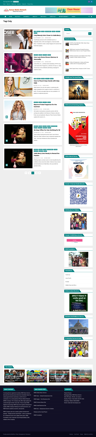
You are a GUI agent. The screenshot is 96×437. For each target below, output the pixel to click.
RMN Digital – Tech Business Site (42, 399)
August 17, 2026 (78, 380)
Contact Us (24, 4)
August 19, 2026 (33, 380)
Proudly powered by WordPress (9, 434)
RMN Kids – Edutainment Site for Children (44, 408)
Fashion (53, 31)
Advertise (19, 4)
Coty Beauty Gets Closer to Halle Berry (47, 35)
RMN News (48, 37)
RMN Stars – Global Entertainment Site (43, 395)
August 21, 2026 (11, 380)
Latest (11, 374)
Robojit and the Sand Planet (40, 411)
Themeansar (28, 434)
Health (35, 16)
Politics (17, 16)
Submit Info (13, 4)
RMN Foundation (38, 415)
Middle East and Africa (71, 285)
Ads (35, 31)
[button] (89, 16)
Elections (36, 372)
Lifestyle (53, 16)
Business (26, 16)
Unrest (82, 374)
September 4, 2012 (39, 61)
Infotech (43, 16)
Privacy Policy (30, 4)
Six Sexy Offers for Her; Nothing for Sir (47, 130)
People (61, 374)
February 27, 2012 (39, 132)
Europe (67, 281)
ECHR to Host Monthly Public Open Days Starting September (14, 378)
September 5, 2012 (39, 37)
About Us (8, 4)
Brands (40, 102)
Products (45, 127)
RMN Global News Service (40, 392)
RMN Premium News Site (40, 402)
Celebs (42, 31)
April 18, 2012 (38, 85)
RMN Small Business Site (40, 405)
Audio (73, 16)
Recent (51, 78)
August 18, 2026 (55, 380)
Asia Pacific (68, 278)
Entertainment (63, 16)
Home (4, 4)
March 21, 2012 (38, 109)
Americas (38, 31)
